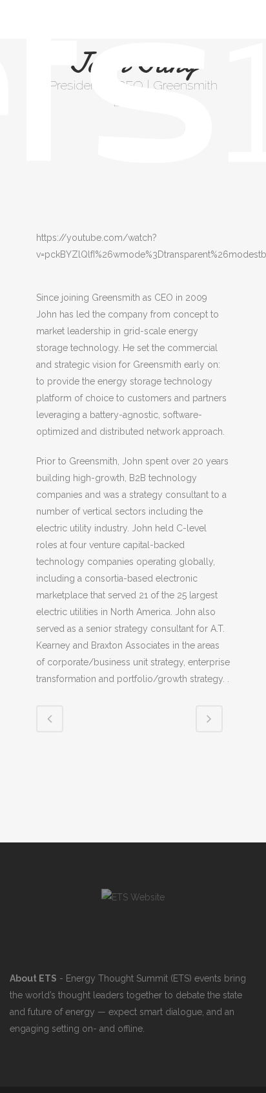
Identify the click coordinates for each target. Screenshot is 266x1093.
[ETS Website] (133, 897)
